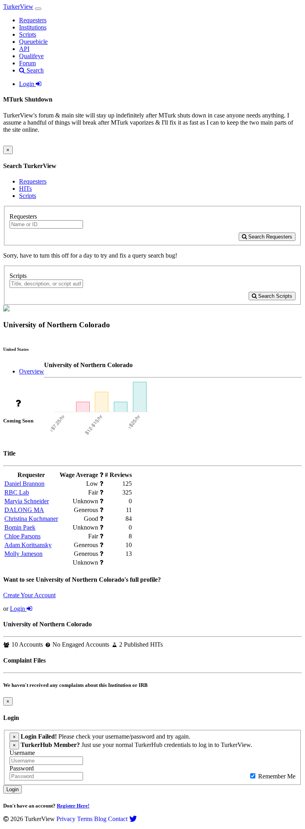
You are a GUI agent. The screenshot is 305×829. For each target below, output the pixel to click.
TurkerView (18, 6)
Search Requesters (269, 237)
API (24, 48)
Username (22, 752)
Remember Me (276, 776)
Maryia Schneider (26, 501)
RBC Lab (16, 492)
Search (34, 70)
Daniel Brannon (24, 483)
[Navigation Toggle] (38, 9)
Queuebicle (33, 41)
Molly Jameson (23, 553)
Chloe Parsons (22, 536)
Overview (31, 371)
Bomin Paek (19, 527)
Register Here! (73, 806)
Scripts (27, 34)
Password (22, 768)
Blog (100, 818)
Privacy (65, 818)
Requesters (32, 20)
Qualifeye (31, 56)
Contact (117, 818)
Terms (85, 818)
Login (27, 83)
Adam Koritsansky (28, 545)
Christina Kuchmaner (31, 518)
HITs (25, 188)
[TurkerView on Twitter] (133, 818)
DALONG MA (24, 509)
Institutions (32, 27)
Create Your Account (29, 595)
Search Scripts (274, 296)
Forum (27, 63)
